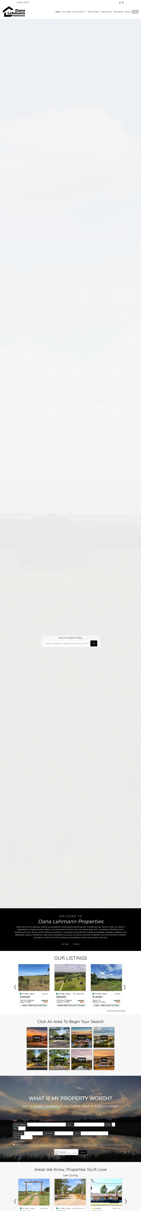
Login (135, 12)
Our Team (65, 944)
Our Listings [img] (66, 12)
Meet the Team (93, 12)
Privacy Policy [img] (74, 1146)
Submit (82, 1152)
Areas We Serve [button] (78, 12)
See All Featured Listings (116, 1011)
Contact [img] (128, 12)
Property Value (106, 12)
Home (58, 12)
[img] (120, 2)
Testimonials (118, 12)
